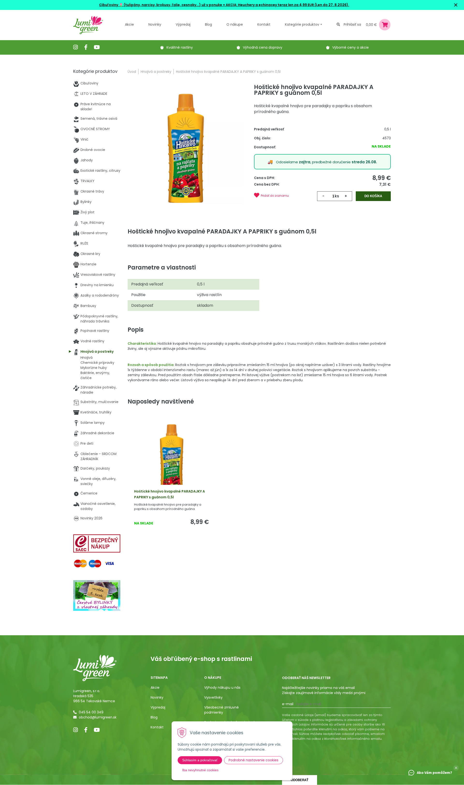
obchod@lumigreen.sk (97, 717)
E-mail (287, 704)
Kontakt (157, 727)
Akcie (129, 24)
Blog (154, 717)
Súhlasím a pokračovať (200, 760)
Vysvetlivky (213, 697)
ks (337, 196)
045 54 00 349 (91, 712)
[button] (456, 768)
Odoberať (299, 780)
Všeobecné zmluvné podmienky (221, 710)
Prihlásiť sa (352, 24)
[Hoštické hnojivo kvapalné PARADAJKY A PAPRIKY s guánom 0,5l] (185, 148)
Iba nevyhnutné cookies (200, 770)
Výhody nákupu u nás (222, 687)
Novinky (154, 24)
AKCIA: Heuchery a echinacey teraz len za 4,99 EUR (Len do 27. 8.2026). (287, 4)
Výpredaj (183, 24)
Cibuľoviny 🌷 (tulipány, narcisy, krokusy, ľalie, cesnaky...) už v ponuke (160, 4)
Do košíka (373, 196)
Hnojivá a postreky (156, 71)
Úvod (132, 71)
